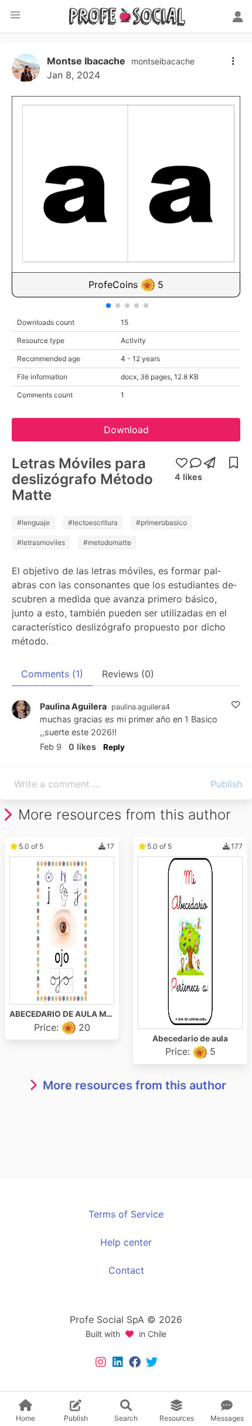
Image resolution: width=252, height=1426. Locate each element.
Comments (52, 674)
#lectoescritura (93, 522)
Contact (126, 1270)
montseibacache (163, 61)
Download (126, 430)
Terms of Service (126, 1214)
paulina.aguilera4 (140, 706)
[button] (15, 15)
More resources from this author (134, 1085)
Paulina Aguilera (73, 706)
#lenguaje (33, 522)
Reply (114, 747)
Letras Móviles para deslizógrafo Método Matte (82, 479)
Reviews (128, 674)
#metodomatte (107, 542)
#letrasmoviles (41, 542)
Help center (126, 1242)
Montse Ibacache (86, 61)
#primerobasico (161, 522)
